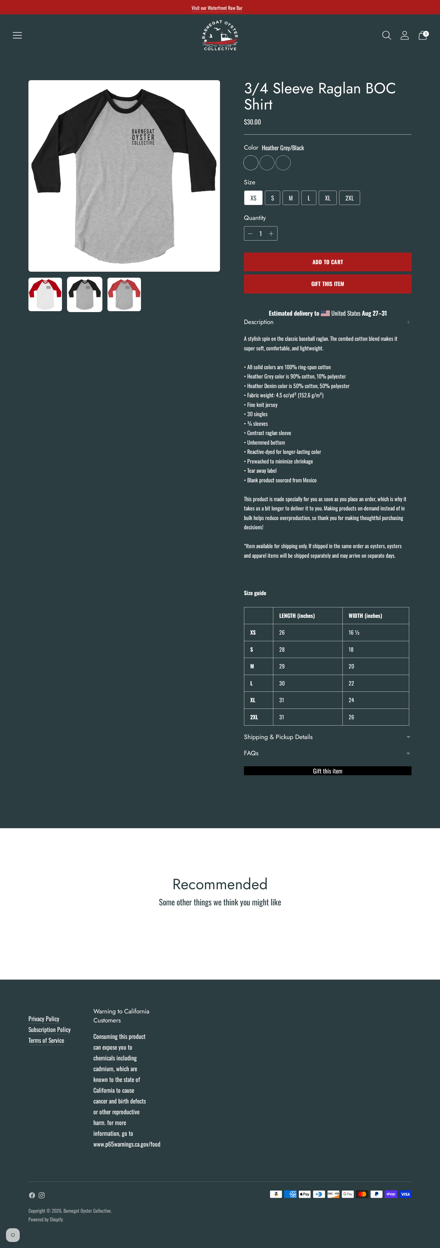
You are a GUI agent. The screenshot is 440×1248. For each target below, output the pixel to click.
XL (327, 197)
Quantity (255, 218)
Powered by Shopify (45, 1219)
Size (249, 182)
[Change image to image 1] (45, 294)
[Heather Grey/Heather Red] (267, 163)
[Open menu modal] (17, 35)
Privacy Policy (43, 1018)
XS (253, 197)
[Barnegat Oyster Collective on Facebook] (32, 1196)
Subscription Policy (49, 1029)
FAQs (251, 753)
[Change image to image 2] (84, 294)
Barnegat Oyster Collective (87, 1210)
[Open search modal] (386, 35)
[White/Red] (283, 163)
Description (259, 321)
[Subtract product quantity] (271, 234)
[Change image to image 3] (124, 294)
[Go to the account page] (404, 35)
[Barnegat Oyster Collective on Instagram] (41, 1196)
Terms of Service (46, 1040)
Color (251, 147)
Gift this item (328, 284)
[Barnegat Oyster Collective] (220, 35)
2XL (349, 197)
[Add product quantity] (250, 234)
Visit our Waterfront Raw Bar (217, 7)
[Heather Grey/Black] (251, 163)
